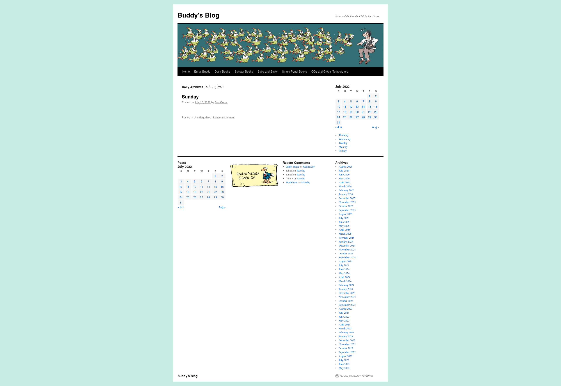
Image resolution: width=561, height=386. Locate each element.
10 (338, 106)
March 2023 (345, 328)
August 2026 (345, 166)
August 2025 (345, 214)
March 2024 (345, 281)
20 (357, 112)
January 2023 (346, 336)
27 (357, 117)
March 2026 (345, 186)
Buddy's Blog (198, 15)
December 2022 (347, 340)
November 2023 (347, 296)
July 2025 (344, 218)
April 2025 (344, 229)
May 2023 (344, 320)
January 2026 (346, 194)
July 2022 (344, 360)
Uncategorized (202, 117)
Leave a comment (223, 117)
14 (363, 106)
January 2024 (346, 289)
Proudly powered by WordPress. (357, 375)
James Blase (292, 166)
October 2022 (346, 348)
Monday (343, 146)
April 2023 (344, 324)
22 (369, 112)
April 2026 (344, 182)
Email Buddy (202, 71)
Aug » (375, 127)
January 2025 (346, 241)
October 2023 (346, 300)
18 (344, 112)
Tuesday (343, 143)
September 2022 (347, 352)
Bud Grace (221, 102)
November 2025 (347, 202)
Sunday (190, 96)
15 (369, 106)
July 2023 (344, 312)
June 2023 (344, 316)
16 (375, 106)
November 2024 (347, 249)
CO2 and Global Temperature (329, 71)
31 (338, 122)
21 (363, 112)
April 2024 (344, 277)
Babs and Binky (267, 71)
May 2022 (344, 368)
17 (338, 112)
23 (375, 112)
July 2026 (344, 170)
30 (375, 117)
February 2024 (346, 285)
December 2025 (347, 198)
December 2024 (347, 245)
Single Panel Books (294, 71)
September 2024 (347, 257)
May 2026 (344, 178)
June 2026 (344, 174)
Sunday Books (243, 71)
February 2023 (346, 332)
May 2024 (344, 273)
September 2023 (347, 304)
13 (357, 106)
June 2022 (344, 364)
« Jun (338, 127)
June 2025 (344, 221)
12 (351, 106)
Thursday (344, 135)
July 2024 (344, 265)
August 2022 (345, 356)
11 (344, 106)
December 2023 (347, 293)
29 (369, 117)
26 (351, 117)
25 (344, 117)
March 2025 (345, 233)
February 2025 (346, 237)
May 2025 (344, 225)
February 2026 (346, 190)
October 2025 (346, 206)
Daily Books (222, 71)
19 (351, 112)
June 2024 (344, 269)
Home (186, 71)
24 (338, 117)
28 (363, 117)
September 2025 (347, 210)
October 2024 (346, 253)
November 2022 (347, 344)
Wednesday (345, 139)
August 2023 (345, 308)
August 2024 (345, 261)
